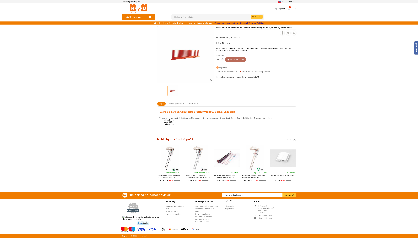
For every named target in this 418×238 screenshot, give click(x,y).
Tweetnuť (288, 33)
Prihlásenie (229, 206)
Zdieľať (282, 33)
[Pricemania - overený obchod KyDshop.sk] (133, 208)
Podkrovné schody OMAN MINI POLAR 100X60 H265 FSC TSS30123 (169, 176)
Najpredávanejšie (173, 214)
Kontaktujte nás (202, 222)
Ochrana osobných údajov (206, 206)
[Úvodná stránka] (155, 23)
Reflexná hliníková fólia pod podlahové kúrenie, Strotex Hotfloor (224, 176)
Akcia (168, 209)
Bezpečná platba (202, 214)
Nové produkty (172, 211)
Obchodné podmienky (204, 209)
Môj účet (230, 201)
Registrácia (229, 209)
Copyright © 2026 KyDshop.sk (134, 236)
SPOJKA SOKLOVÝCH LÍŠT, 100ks (282, 175)
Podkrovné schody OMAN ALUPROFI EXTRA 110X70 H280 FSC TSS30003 (198, 176)
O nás (197, 211)
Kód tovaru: (221, 38)
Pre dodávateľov (202, 219)
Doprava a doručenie (175, 206)
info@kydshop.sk (133, 2)
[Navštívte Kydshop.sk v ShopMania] (143, 223)
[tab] (161, 104)
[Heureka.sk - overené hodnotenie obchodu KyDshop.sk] (154, 208)
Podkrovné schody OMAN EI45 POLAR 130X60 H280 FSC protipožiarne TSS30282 (253, 176)
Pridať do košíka (235, 60)
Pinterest (294, 33)
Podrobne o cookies (203, 217)
